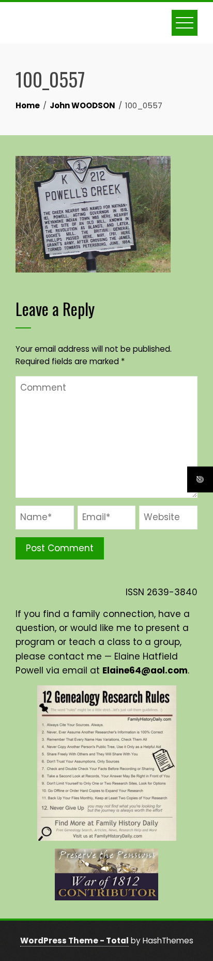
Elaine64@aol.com (145, 670)
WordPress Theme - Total (74, 940)
